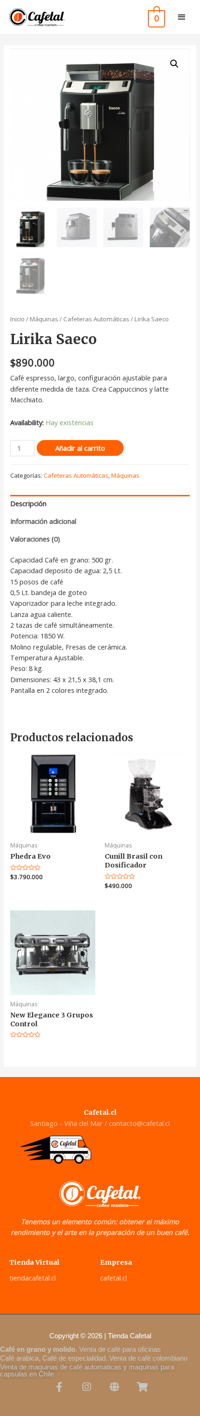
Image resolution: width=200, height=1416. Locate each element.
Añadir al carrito (80, 448)
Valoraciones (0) (35, 538)
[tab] (99, 504)
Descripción (28, 503)
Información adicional (43, 521)
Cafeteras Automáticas (96, 319)
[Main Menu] (181, 17)
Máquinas (44, 319)
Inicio (17, 319)
